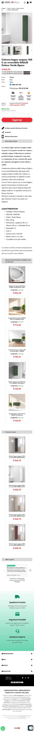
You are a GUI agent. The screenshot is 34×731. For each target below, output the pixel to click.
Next (31, 50)
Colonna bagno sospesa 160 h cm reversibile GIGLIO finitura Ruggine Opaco (17, 544)
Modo (11, 80)
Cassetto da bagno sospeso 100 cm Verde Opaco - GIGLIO (17, 350)
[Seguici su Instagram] (25, 678)
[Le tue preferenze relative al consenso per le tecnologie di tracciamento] (31, 728)
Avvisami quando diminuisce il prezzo (16, 128)
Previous (3, 50)
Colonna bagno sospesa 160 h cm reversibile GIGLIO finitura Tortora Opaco (17, 515)
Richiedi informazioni (11, 136)
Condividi (8, 132)
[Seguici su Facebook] (22, 678)
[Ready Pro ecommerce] (17, 728)
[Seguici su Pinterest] (28, 678)
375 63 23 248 (23, 88)
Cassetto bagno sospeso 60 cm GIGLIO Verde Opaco (17, 414)
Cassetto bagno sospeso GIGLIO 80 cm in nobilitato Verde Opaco (17, 318)
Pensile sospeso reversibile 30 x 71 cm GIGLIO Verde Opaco (17, 382)
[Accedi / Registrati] (28, 2)
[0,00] (31, 2)
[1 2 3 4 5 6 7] (17, 115)
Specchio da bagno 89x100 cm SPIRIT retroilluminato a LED (17, 286)
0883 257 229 (16, 85)
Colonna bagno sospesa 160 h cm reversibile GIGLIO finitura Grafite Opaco (17, 457)
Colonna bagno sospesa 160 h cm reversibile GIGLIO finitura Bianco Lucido (17, 486)
